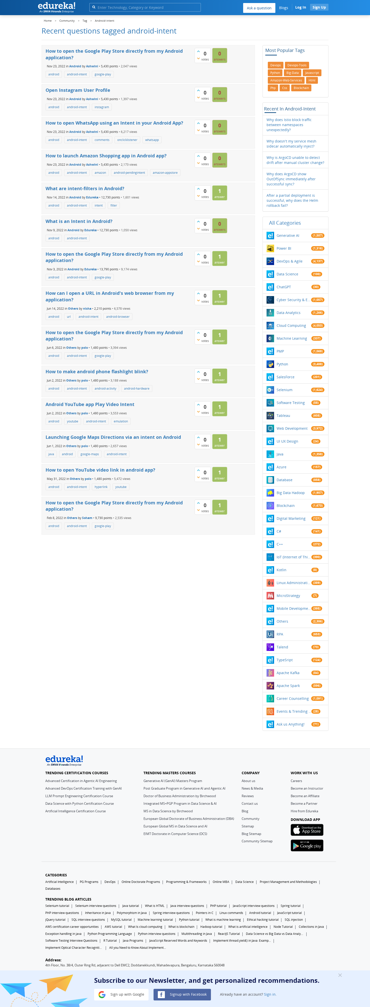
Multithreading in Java (196, 934)
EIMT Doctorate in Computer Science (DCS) (175, 833)
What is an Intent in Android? (79, 221)
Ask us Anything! (291, 724)
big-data (292, 73)
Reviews (248, 796)
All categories (285, 222)
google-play (103, 74)
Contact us (250, 803)
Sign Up (319, 7)
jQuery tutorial (55, 919)
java (51, 454)
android (53, 74)
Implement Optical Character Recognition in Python (74, 947)
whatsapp (152, 140)
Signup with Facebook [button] (188, 994)
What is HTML (154, 906)
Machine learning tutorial (155, 919)
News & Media (252, 788)
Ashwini (92, 66)
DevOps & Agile (290, 261)
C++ (280, 544)
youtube (72, 421)
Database (284, 479)
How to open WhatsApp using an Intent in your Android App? (114, 123)
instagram (102, 107)
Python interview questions (156, 934)
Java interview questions (187, 906)
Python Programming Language (110, 934)
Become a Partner (304, 803)
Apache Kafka (288, 672)
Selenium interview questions (95, 906)
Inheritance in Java (98, 913)
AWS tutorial (113, 927)
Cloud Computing (291, 325)
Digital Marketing (291, 518)
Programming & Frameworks (186, 882)
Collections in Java (311, 927)
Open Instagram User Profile (78, 90)
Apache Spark (288, 685)
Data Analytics (289, 312)
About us (248, 781)
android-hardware (137, 388)
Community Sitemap (257, 841)
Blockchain (286, 505)
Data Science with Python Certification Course (79, 803)
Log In (300, 7)
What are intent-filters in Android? (85, 188)
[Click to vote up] (198, 51)
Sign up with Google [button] (126, 994)
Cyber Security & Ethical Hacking (294, 299)
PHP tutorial (218, 906)
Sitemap (248, 826)
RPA (280, 634)
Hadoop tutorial (211, 927)
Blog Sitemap (251, 833)
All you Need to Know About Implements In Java (138, 947)
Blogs (283, 7)
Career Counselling (293, 698)
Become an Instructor (307, 788)
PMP (280, 351)
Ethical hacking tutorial (263, 919)
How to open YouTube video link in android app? (100, 470)
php (273, 88)
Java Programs (133, 940)
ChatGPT (284, 286)
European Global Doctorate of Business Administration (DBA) (188, 818)
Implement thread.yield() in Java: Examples (242, 940)
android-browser (118, 316)
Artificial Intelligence (59, 882)
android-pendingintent (129, 172)
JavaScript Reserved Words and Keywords (178, 940)
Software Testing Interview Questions (71, 940)
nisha (87, 308)
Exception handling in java (63, 934)
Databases (52, 888)
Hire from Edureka (304, 811)
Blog (245, 811)
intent (99, 205)
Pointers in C (204, 913)
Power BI (284, 248)
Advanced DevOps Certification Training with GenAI (83, 788)
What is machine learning (223, 919)
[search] (93, 7)
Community (251, 818)
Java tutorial (130, 906)
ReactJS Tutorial (229, 934)
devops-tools (297, 65)
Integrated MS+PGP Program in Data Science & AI (180, 803)
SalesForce (285, 377)
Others (73, 308)
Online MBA (221, 882)
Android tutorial (260, 913)
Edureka (92, 197)
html (312, 80)
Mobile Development (294, 608)
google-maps (90, 454)
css (284, 88)
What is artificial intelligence (248, 927)
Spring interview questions (171, 913)
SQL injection (294, 919)
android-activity (105, 388)
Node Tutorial (283, 927)
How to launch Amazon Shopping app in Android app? (106, 156)
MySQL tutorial (121, 919)
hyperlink (101, 487)
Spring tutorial (291, 906)
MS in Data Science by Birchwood (168, 811)
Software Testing (291, 402)
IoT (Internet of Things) (294, 557)
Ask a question (259, 8)
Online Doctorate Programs (141, 882)
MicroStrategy (288, 595)
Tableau (283, 415)
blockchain (301, 88)
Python (282, 364)
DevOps (110, 882)
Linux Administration (294, 582)
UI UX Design (287, 441)
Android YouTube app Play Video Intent (90, 404)
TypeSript (285, 659)
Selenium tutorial (57, 906)
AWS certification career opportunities (72, 927)
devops (275, 65)
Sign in (270, 994)
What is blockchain (181, 927)
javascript (312, 73)
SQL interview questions (88, 919)
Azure (281, 467)
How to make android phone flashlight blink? (97, 371)
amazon (100, 172)
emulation (121, 421)
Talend (282, 647)
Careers (296, 781)
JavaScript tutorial (289, 913)
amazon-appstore (165, 172)
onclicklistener (127, 140)
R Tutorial (110, 940)
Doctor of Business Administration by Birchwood (179, 796)
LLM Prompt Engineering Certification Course (79, 796)
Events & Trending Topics (294, 711)
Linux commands (231, 913)
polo (84, 348)
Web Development (292, 428)
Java (280, 454)
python (275, 73)
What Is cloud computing (145, 927)
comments (102, 140)
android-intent (77, 74)
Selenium (284, 389)
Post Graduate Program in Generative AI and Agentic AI (184, 788)
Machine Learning (292, 338)
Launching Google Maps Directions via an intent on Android (113, 437)
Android (75, 66)
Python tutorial (189, 919)
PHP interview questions (62, 913)
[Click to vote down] (198, 58)
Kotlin (281, 569)
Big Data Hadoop (291, 492)
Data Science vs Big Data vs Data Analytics (275, 934)
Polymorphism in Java (132, 913)
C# (279, 531)
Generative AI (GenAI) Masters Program (172, 781)
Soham (87, 518)
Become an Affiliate (305, 796)
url (69, 316)
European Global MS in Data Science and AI (175, 826)
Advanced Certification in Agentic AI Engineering (81, 781)
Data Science (287, 274)
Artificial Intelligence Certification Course (75, 811)
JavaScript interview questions (254, 906)
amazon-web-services (286, 80)
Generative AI (288, 235)
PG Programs (89, 882)
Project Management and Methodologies (288, 882)
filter (113, 205)
